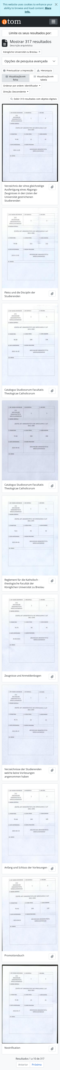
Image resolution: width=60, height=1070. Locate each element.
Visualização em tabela (45, 78)
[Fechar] (56, 4)
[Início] (12, 22)
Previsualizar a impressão (19, 70)
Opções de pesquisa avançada (26, 61)
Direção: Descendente (14, 91)
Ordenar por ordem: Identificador (20, 85)
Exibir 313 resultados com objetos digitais (35, 98)
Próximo (37, 1064)
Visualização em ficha (17, 78)
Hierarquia (46, 70)
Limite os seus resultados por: (30, 33)
